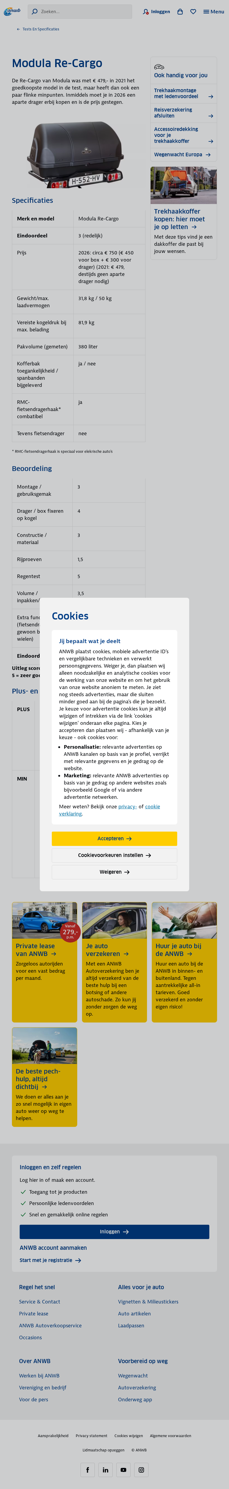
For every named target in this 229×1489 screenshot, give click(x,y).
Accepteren (111, 838)
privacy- (127, 806)
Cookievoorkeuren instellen (110, 855)
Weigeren (111, 872)
